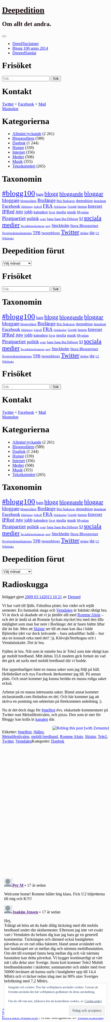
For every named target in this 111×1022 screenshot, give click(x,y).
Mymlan (83, 212)
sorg (48, 225)
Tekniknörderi (23, 166)
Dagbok (19, 143)
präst (43, 219)
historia (82, 206)
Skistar (39, 629)
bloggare (10, 200)
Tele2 (102, 736)
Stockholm (60, 225)
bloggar (93, 193)
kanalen (41, 719)
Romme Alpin (88, 615)
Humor (18, 147)
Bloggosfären (23, 138)
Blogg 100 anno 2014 (30, 48)
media (61, 212)
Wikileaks (8, 238)
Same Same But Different (62, 219)
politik (33, 218)
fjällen (39, 732)
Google (72, 206)
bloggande (71, 194)
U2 (97, 233)
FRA (48, 206)
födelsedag (60, 206)
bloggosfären (28, 201)
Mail (42, 104)
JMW (19, 212)
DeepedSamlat (24, 53)
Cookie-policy (93, 1001)
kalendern (41, 212)
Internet (18, 152)
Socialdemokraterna (32, 226)
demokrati (100, 201)
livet (52, 212)
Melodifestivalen (15, 736)
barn (39, 194)
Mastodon (10, 109)
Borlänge (46, 200)
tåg (92, 233)
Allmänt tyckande (26, 133)
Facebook (26, 104)
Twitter (8, 104)
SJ (81, 218)
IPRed (8, 211)
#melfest (48, 710)
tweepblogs (51, 233)
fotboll (38, 206)
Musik (17, 161)
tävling (84, 233)
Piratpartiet (14, 218)
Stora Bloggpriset (84, 225)
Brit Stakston (66, 201)
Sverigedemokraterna (17, 233)
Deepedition (23, 10)
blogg (51, 194)
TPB (37, 233)
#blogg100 (18, 193)
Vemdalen (64, 610)
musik (71, 212)
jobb (28, 211)
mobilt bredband (44, 736)
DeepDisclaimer (25, 43)
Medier (18, 157)
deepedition (84, 201)
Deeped (74, 597)
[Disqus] (55, 808)
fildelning (27, 206)
